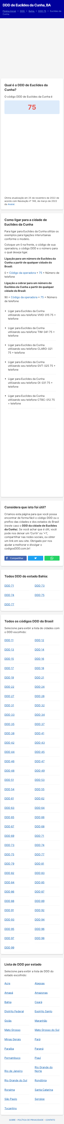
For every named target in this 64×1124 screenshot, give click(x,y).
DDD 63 (9, 808)
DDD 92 (39, 910)
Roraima (9, 1089)
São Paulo (10, 1099)
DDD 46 (9, 761)
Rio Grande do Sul (15, 1080)
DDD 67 (9, 826)
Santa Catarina (44, 1089)
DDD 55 (39, 789)
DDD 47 (40, 761)
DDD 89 (39, 901)
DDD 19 (9, 677)
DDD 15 (9, 658)
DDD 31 (9, 705)
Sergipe (40, 1099)
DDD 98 (39, 938)
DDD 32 (40, 705)
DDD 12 (39, 640)
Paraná (39, 1048)
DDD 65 (9, 817)
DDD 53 (40, 780)
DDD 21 (39, 677)
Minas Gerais (12, 1039)
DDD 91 (9, 910)
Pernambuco (12, 1058)
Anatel (11, 204)
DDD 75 (42, 11)
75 (40, 272)
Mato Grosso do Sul (47, 1030)
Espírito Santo (43, 1011)
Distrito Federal (14, 1011)
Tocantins (10, 1108)
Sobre (12, 1120)
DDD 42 (9, 742)
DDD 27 (9, 696)
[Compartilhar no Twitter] (35, 558)
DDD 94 (40, 919)
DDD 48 (9, 770)
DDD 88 (9, 901)
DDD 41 (39, 733)
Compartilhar (16, 558)
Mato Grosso (12, 1030)
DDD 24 (40, 686)
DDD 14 (39, 649)
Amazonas (41, 992)
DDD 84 (9, 882)
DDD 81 (39, 863)
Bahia (32, 11)
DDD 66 (39, 817)
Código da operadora (22, 272)
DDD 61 (9, 798)
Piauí (38, 1058)
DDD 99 (9, 947)
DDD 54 (9, 789)
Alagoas (40, 983)
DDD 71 (9, 585)
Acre (7, 983)
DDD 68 (39, 826)
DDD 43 (40, 742)
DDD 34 (40, 714)
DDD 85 (39, 882)
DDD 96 (39, 929)
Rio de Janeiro (13, 1071)
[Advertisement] (32, 48)
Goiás (8, 1020)
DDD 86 (9, 891)
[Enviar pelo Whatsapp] (52, 558)
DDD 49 (40, 770)
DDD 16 (39, 658)
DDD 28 (39, 696)
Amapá (8, 992)
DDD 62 (39, 798)
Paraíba (9, 1048)
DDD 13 (9, 649)
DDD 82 (9, 873)
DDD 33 (9, 714)
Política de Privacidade (31, 1120)
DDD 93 (9, 919)
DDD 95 (9, 929)
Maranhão (41, 1020)
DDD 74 (9, 595)
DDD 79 (9, 863)
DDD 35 (9, 724)
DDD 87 (39, 891)
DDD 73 (40, 585)
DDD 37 (40, 724)
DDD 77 (9, 604)
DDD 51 (9, 780)
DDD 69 (9, 836)
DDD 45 (40, 752)
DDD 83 (40, 873)
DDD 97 (9, 938)
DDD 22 (9, 686)
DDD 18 (39, 668)
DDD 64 (40, 808)
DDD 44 (9, 752)
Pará (37, 1039)
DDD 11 (9, 640)
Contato (50, 1120)
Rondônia (41, 1080)
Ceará (38, 1002)
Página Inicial (9, 11)
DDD (22, 11)
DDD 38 (9, 733)
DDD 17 (9, 668)
